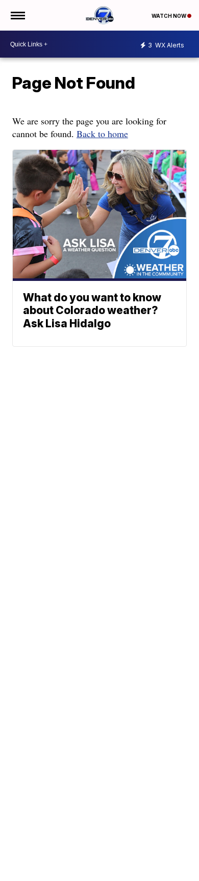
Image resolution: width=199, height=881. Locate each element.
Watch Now (169, 16)
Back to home (102, 133)
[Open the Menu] (17, 15)
